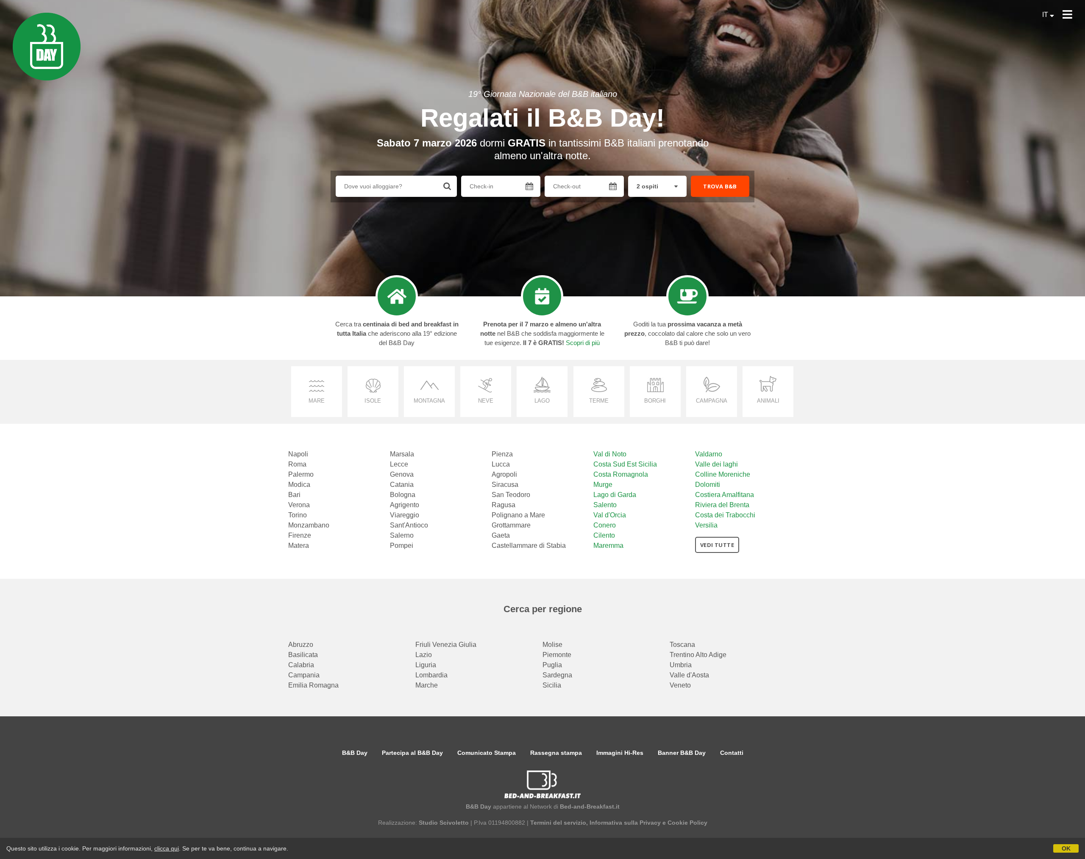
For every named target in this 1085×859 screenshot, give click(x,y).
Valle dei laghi (716, 464)
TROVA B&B (720, 186)
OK (1066, 848)
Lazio (423, 654)
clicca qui (166, 848)
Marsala (402, 454)
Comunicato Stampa (486, 752)
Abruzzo (300, 644)
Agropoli (504, 474)
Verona (299, 504)
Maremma (608, 545)
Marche (426, 685)
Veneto (680, 685)
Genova (402, 474)
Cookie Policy (687, 822)
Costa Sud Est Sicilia (625, 464)
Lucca (501, 464)
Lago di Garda (614, 494)
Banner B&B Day (682, 752)
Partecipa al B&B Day (412, 752)
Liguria (425, 664)
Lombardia (431, 675)
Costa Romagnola (620, 474)
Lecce (399, 464)
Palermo (301, 474)
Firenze (299, 535)
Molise (552, 644)
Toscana (682, 644)
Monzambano (308, 525)
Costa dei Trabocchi (725, 515)
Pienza (502, 454)
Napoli (298, 454)
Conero (604, 525)
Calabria (301, 664)
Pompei (401, 545)
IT (1046, 14)
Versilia (706, 525)
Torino (297, 515)
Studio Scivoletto (444, 822)
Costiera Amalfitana (724, 494)
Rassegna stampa (556, 752)
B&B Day (354, 752)
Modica (299, 484)
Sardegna (557, 675)
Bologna (402, 494)
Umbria (681, 664)
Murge (602, 484)
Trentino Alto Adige (698, 654)
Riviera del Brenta (722, 504)
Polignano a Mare (518, 515)
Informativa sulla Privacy (625, 822)
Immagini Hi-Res (619, 752)
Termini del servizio (558, 822)
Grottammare (511, 525)
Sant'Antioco (409, 525)
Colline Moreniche (722, 474)
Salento (605, 504)
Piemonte (556, 654)
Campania (304, 675)
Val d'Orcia (609, 515)
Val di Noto (609, 454)
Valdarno (708, 454)
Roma (297, 464)
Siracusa (505, 484)
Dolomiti (707, 484)
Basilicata (303, 654)
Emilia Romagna (313, 685)
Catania (402, 484)
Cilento (604, 535)
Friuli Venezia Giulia (445, 644)
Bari (294, 494)
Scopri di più (583, 342)
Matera (298, 545)
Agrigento (404, 504)
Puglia (552, 664)
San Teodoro (511, 494)
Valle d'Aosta (689, 675)
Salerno (402, 535)
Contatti (731, 752)
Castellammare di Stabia (529, 545)
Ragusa (503, 504)
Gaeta (501, 535)
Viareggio (404, 515)
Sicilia (551, 685)
